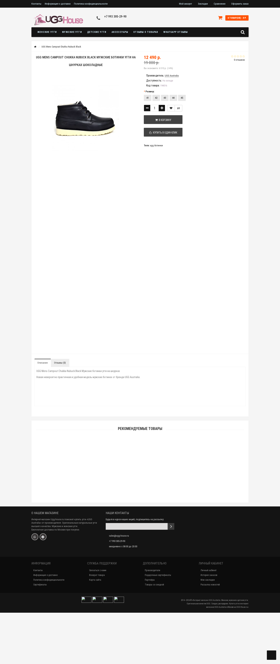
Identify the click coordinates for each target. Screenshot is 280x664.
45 (182, 97)
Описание (42, 362)
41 (147, 97)
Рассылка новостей (210, 584)
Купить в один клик (164, 132)
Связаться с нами (97, 570)
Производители (152, 570)
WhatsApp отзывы (175, 32)
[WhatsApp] (34, 536)
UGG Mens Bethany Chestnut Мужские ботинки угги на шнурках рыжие (140, 482)
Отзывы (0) (60, 362)
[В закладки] (171, 108)
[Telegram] (43, 536)
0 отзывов (239, 59)
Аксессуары (120, 32)
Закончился (140, 473)
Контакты (36, 3)
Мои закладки (208, 580)
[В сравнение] (178, 108)
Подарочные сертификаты (158, 575)
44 (173, 97)
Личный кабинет (209, 570)
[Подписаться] (171, 526)
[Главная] (35, 46)
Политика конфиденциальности (91, 3)
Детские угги (96, 32)
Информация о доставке (57, 3)
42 (156, 97)
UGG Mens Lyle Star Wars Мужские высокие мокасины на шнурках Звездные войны (140, 641)
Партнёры (150, 580)
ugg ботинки (156, 145)
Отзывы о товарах (145, 32)
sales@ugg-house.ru (119, 535)
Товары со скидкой (154, 584)
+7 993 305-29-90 (115, 16)
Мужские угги (72, 32)
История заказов (209, 575)
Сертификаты (40, 584)
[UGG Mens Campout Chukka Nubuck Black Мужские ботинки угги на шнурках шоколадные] (44, 177)
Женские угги (47, 32)
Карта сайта (95, 580)
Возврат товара (97, 575)
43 (165, 97)
